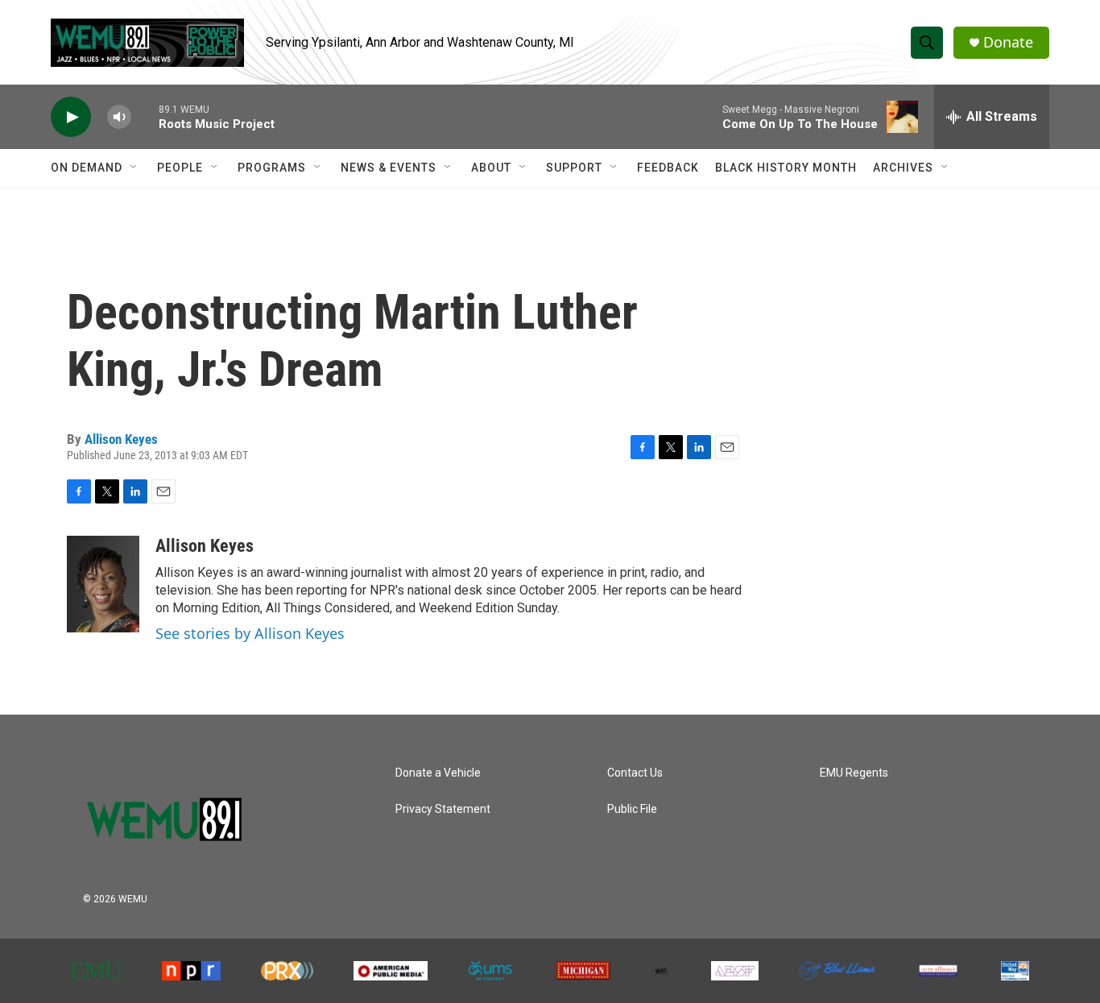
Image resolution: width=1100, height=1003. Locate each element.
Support (574, 167)
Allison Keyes (121, 439)
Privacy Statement (442, 809)
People (180, 167)
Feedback (668, 167)
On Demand (86, 167)
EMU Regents (854, 773)
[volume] (119, 117)
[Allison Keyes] (103, 584)
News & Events (388, 167)
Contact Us (635, 773)
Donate (1008, 42)
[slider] (145, 116)
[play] (71, 117)
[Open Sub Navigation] (134, 167)
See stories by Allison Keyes (250, 633)
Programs (272, 167)
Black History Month (786, 167)
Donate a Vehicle (438, 773)
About (491, 167)
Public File (632, 809)
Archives (903, 167)
